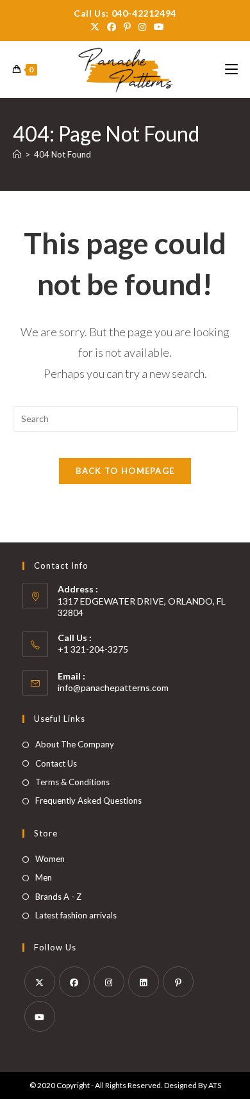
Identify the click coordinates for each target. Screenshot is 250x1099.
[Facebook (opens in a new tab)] (111, 27)
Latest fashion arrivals (76, 915)
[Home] (17, 154)
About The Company (74, 744)
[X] (39, 981)
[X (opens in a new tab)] (95, 27)
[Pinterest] (178, 981)
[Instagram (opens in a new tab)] (142, 27)
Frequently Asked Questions (88, 800)
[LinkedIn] (143, 981)
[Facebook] (74, 981)
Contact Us (56, 763)
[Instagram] (109, 981)
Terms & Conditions (72, 782)
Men (43, 877)
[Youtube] (39, 1016)
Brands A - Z (58, 896)
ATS (214, 1085)
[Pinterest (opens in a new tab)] (127, 27)
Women (50, 859)
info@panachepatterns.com (113, 687)
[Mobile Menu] (231, 69)
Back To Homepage (125, 471)
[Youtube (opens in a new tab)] (157, 27)
